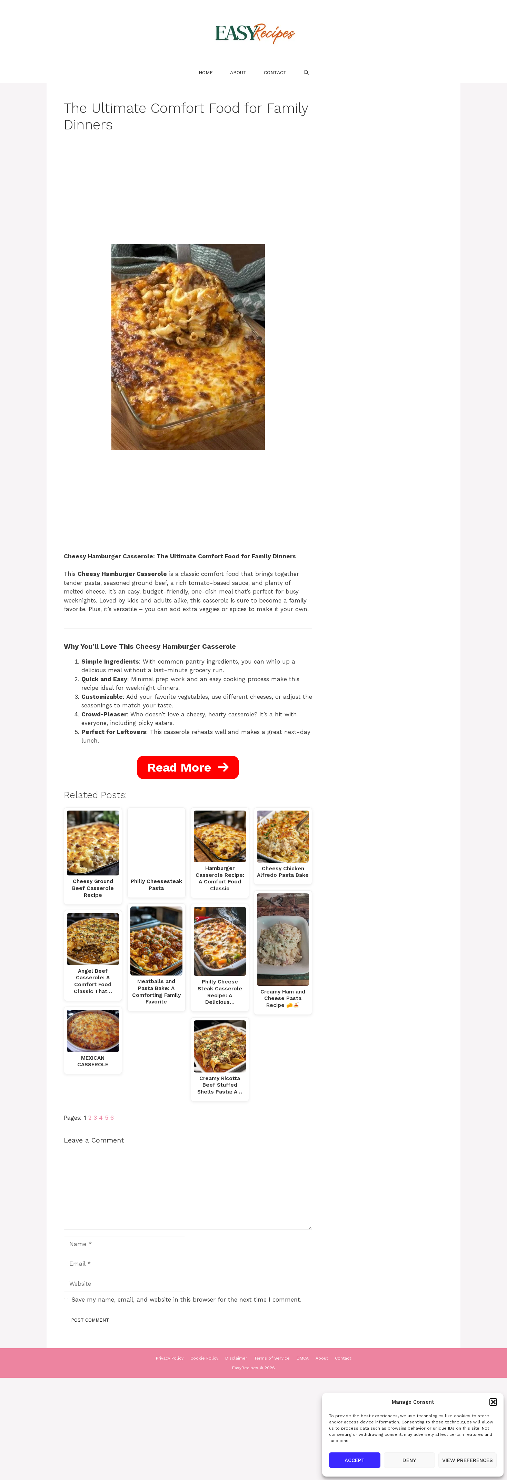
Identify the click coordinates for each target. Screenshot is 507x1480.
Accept (355, 1460)
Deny (409, 1460)
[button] (493, 1402)
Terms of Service (272, 1358)
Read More (181, 767)
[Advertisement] (188, 193)
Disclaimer (236, 1358)
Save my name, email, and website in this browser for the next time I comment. (186, 1299)
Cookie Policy (204, 1358)
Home (206, 72)
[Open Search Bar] (306, 72)
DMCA (303, 1358)
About (238, 72)
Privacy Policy (169, 1358)
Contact (275, 72)
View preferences (467, 1460)
